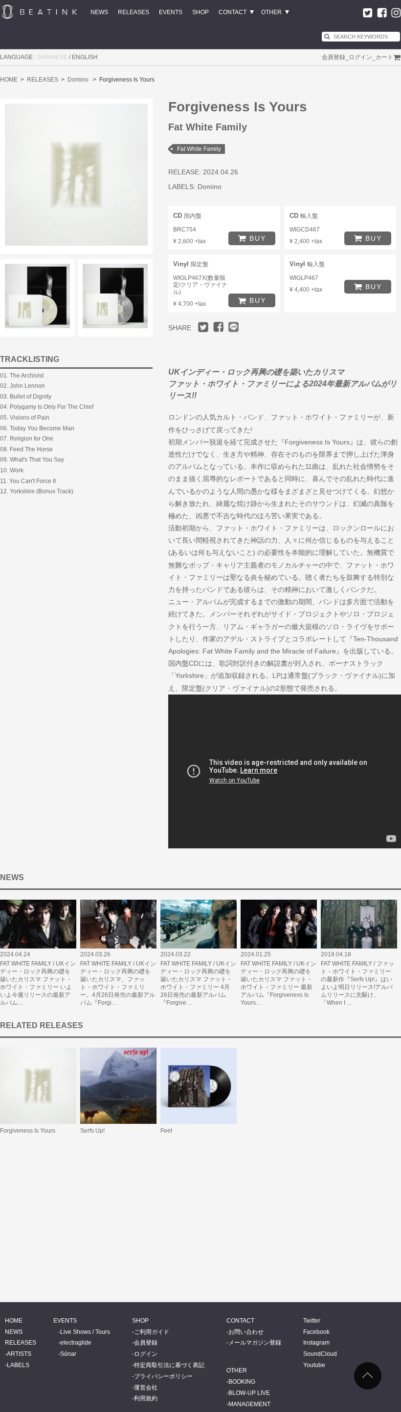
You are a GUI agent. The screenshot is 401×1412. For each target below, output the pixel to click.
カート (384, 57)
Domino (78, 79)
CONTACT (232, 12)
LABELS (18, 1365)
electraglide (75, 1342)
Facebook (316, 1331)
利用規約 (145, 1398)
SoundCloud (320, 1353)
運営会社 (145, 1387)
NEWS (99, 12)
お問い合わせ (246, 1331)
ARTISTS (19, 1353)
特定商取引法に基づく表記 (169, 1365)
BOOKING (241, 1381)
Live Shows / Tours (85, 1331)
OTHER (271, 12)
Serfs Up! (92, 1130)
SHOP (200, 12)
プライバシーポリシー (163, 1376)
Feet (166, 1130)
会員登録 (333, 57)
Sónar (68, 1353)
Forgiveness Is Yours (27, 1130)
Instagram (316, 1342)
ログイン (360, 57)
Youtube (314, 1365)
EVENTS (170, 12)
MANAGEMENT (249, 1404)
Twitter (311, 1320)
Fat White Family (199, 149)
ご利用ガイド (151, 1331)
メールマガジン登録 (254, 1342)
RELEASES (133, 12)
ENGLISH (85, 57)
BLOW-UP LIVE (249, 1393)
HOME (9, 79)
